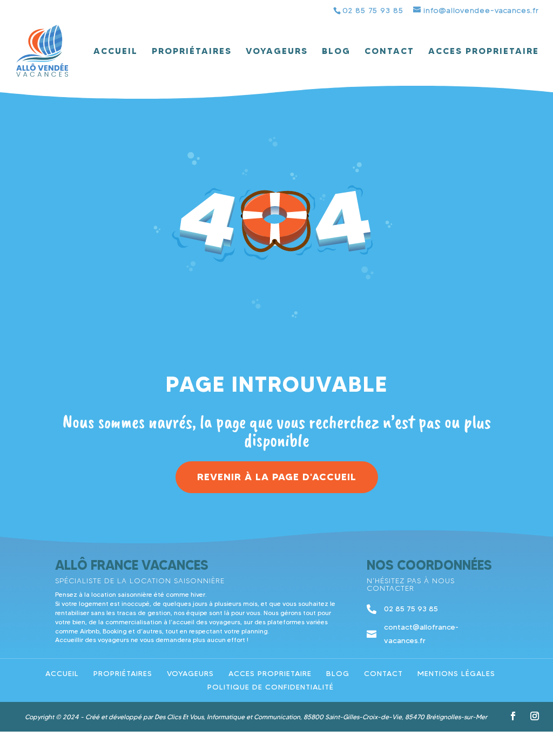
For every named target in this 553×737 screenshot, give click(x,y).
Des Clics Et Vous (179, 717)
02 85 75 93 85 (372, 10)
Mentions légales (456, 673)
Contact (389, 51)
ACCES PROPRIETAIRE (483, 51)
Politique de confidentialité (270, 687)
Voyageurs (277, 51)
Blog (336, 51)
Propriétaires (192, 51)
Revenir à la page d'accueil (276, 476)
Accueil (115, 51)
